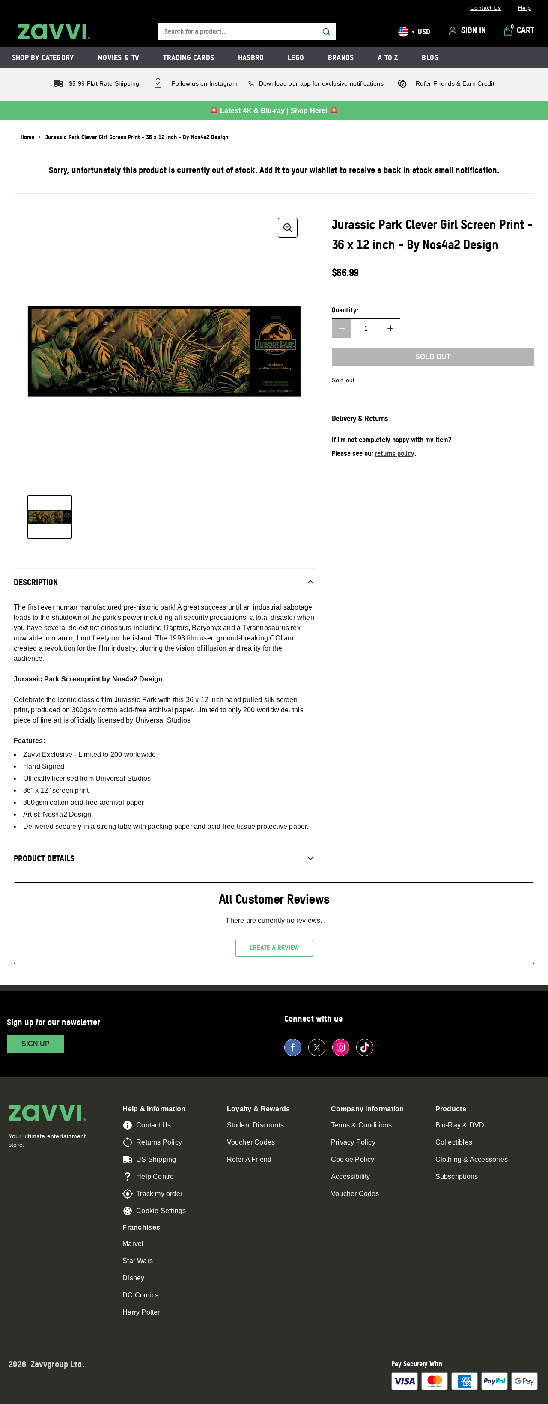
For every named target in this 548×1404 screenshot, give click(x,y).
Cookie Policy (353, 1159)
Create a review (274, 947)
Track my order (159, 1193)
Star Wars (137, 1260)
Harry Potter (141, 1312)
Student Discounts (255, 1125)
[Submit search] (326, 31)
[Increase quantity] (390, 328)
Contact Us (153, 1125)
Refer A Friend (249, 1159)
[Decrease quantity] (341, 328)
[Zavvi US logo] (54, 31)
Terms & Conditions (361, 1125)
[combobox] (247, 31)
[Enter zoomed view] (288, 228)
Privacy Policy (353, 1142)
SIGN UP (35, 1043)
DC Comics (140, 1295)
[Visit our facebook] (292, 1047)
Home (27, 136)
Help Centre (155, 1176)
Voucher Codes (251, 1142)
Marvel (132, 1243)
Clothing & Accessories (471, 1159)
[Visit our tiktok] (364, 1047)
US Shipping (156, 1159)
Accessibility (350, 1176)
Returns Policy (159, 1142)
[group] (164, 351)
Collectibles (453, 1142)
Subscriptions (456, 1176)
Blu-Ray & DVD (460, 1125)
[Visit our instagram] (340, 1047)
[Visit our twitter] (316, 1047)
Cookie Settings (161, 1210)
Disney (133, 1278)
